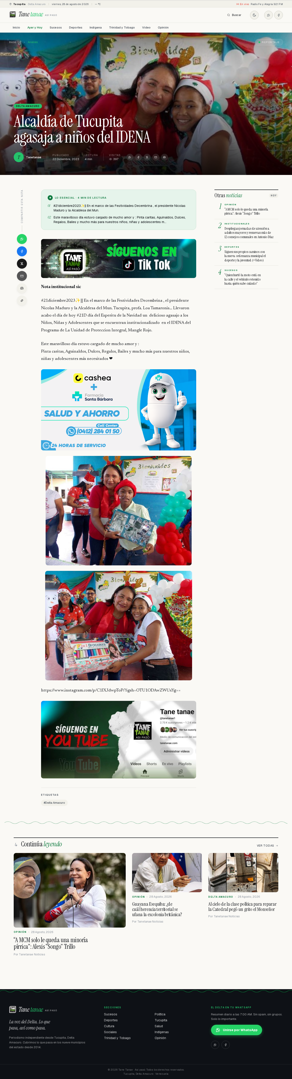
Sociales (110, 1032)
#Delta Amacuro (54, 803)
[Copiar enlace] (22, 301)
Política (160, 1014)
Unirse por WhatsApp (240, 1030)
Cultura (109, 1026)
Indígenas (162, 1032)
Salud (159, 1026)
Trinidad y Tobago (122, 27)
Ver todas (265, 846)
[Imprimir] (164, 157)
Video (146, 27)
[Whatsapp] (268, 15)
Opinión (163, 27)
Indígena (96, 27)
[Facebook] (278, 15)
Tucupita (161, 1020)
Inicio (16, 27)
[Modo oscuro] (254, 15)
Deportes (75, 27)
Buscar (236, 15)
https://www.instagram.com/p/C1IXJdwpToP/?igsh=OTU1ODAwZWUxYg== (111, 690)
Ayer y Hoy (34, 27)
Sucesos (56, 27)
